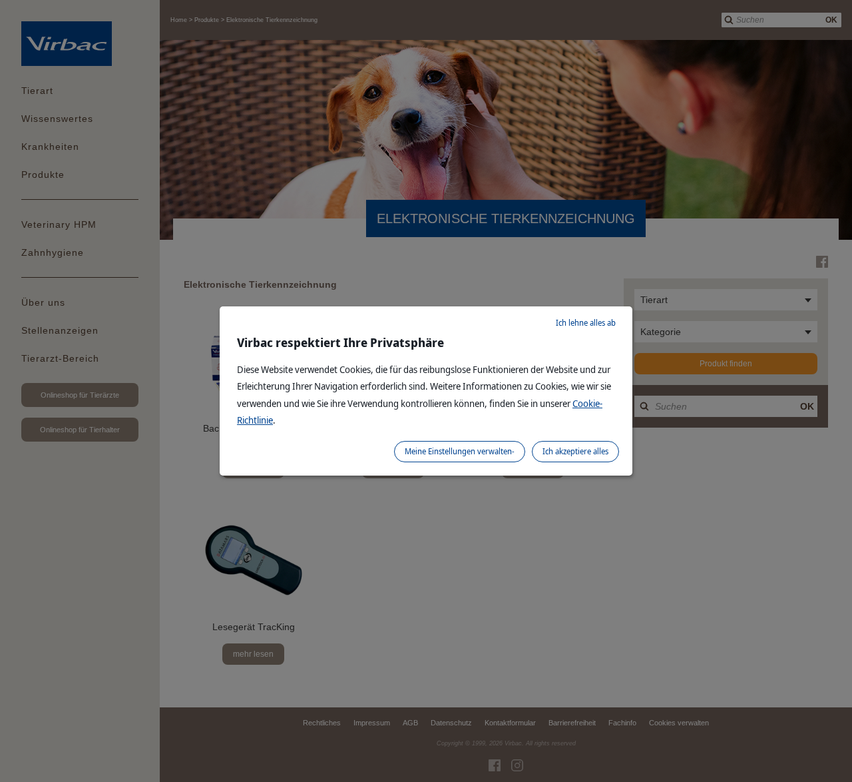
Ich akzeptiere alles (575, 451)
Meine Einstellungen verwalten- (460, 451)
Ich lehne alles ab (586, 322)
